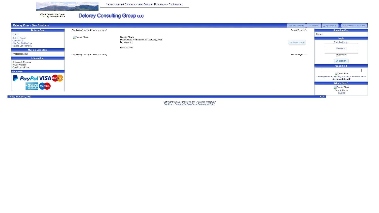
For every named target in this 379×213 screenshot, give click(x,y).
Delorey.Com (21, 25)
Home (15, 34)
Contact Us (17, 40)
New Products (40, 25)
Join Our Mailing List (22, 43)
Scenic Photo (341, 90)
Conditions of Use (20, 67)
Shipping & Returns (21, 62)
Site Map (168, 104)
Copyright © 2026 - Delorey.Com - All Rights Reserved (189, 102)
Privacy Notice (19, 65)
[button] (296, 25)
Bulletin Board (18, 38)
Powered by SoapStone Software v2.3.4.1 (195, 104)
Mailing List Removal (22, 46)
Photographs (18, 54)
